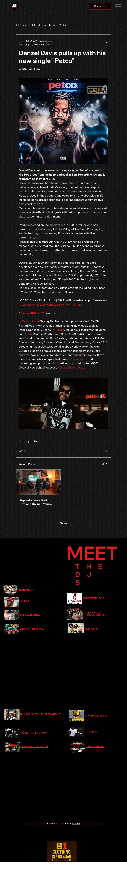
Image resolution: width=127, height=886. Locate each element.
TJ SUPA (24, 600)
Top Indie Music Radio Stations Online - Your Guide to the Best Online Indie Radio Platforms (36, 502)
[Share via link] (43, 441)
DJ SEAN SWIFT (92, 612)
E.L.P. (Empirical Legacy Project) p (51, 25)
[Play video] (63, 403)
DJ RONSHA (26, 589)
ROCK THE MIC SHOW (34, 732)
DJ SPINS (92, 731)
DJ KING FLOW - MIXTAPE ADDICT (40, 714)
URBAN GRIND (95, 746)
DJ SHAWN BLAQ (96, 715)
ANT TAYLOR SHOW (32, 629)
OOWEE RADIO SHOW (34, 746)
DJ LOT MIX (92, 629)
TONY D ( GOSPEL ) (96, 614)
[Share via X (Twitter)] (27, 441)
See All (105, 463)
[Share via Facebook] (20, 441)
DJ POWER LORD (93, 598)
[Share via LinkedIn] (35, 441)
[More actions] (106, 43)
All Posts (21, 25)
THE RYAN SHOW (30, 614)
